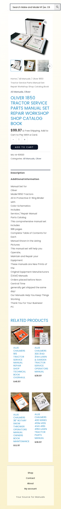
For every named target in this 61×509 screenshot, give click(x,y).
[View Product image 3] (43, 66)
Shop (30, 472)
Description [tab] (18, 172)
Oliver (27, 91)
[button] (45, 22)
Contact (30, 478)
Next (50, 66)
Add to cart (24, 147)
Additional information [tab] (25, 179)
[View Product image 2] (29, 65)
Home (14, 78)
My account (30, 488)
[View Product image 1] (16, 65)
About (30, 483)
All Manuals (24, 78)
